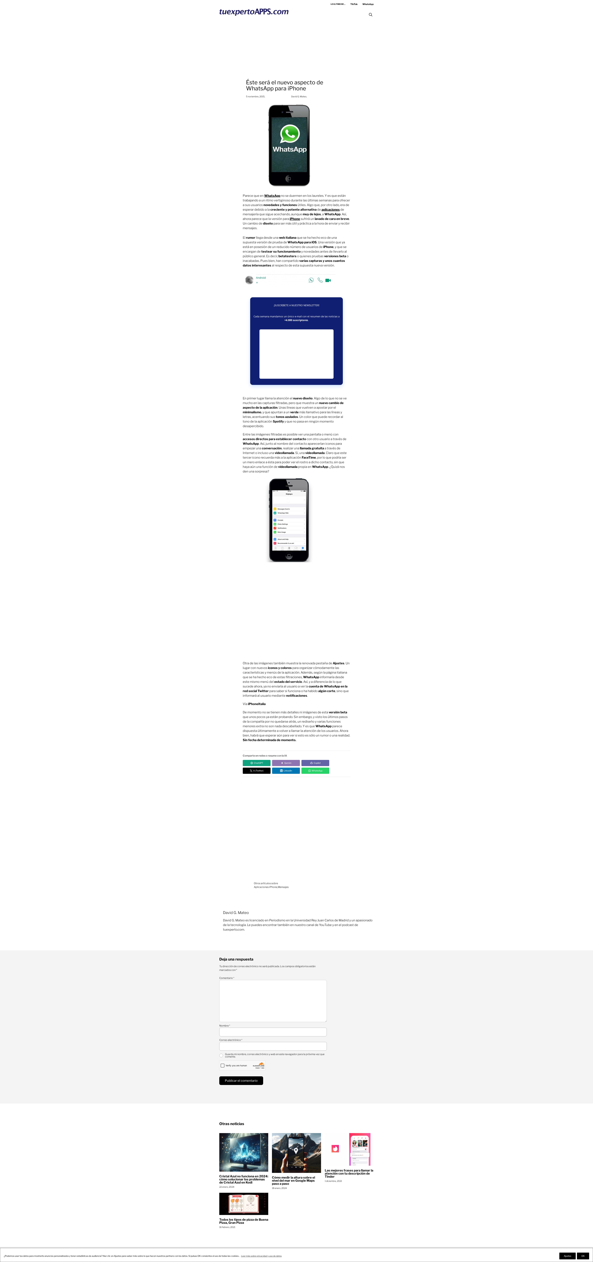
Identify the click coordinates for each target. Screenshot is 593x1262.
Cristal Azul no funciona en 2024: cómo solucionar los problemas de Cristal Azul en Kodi (243, 1179)
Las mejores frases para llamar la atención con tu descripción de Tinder (349, 1173)
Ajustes (567, 1256)
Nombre (224, 1026)
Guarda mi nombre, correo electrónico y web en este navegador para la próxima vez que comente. (274, 1055)
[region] (296, 1255)
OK (583, 1256)
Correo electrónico (230, 1040)
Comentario (226, 978)
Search (371, 15)
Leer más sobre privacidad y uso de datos (261, 1256)
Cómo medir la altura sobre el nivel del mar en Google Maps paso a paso (293, 1180)
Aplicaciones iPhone (265, 887)
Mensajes (283, 887)
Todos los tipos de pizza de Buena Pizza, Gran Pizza (243, 1221)
